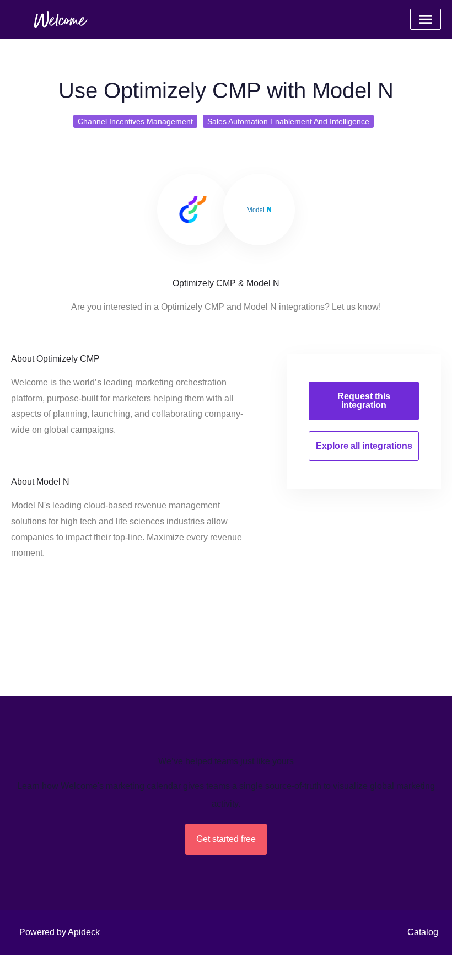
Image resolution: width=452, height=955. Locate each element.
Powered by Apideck (59, 932)
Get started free (226, 839)
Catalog (422, 932)
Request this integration (363, 400)
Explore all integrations (364, 445)
